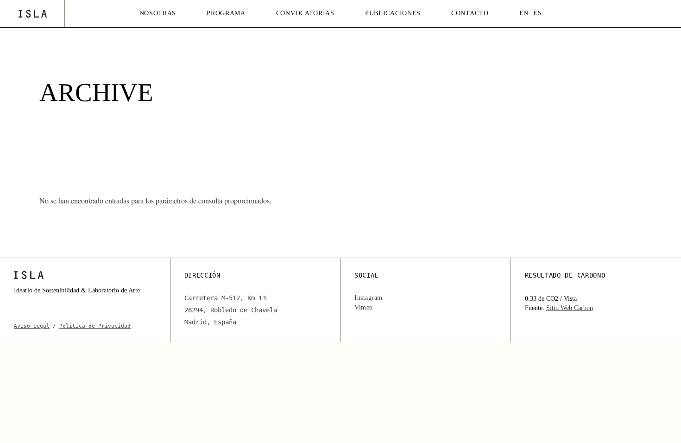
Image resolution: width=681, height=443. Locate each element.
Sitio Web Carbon (569, 307)
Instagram (368, 297)
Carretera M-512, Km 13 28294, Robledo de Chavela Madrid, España (230, 310)
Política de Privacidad (95, 326)
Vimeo (363, 307)
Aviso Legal (32, 326)
